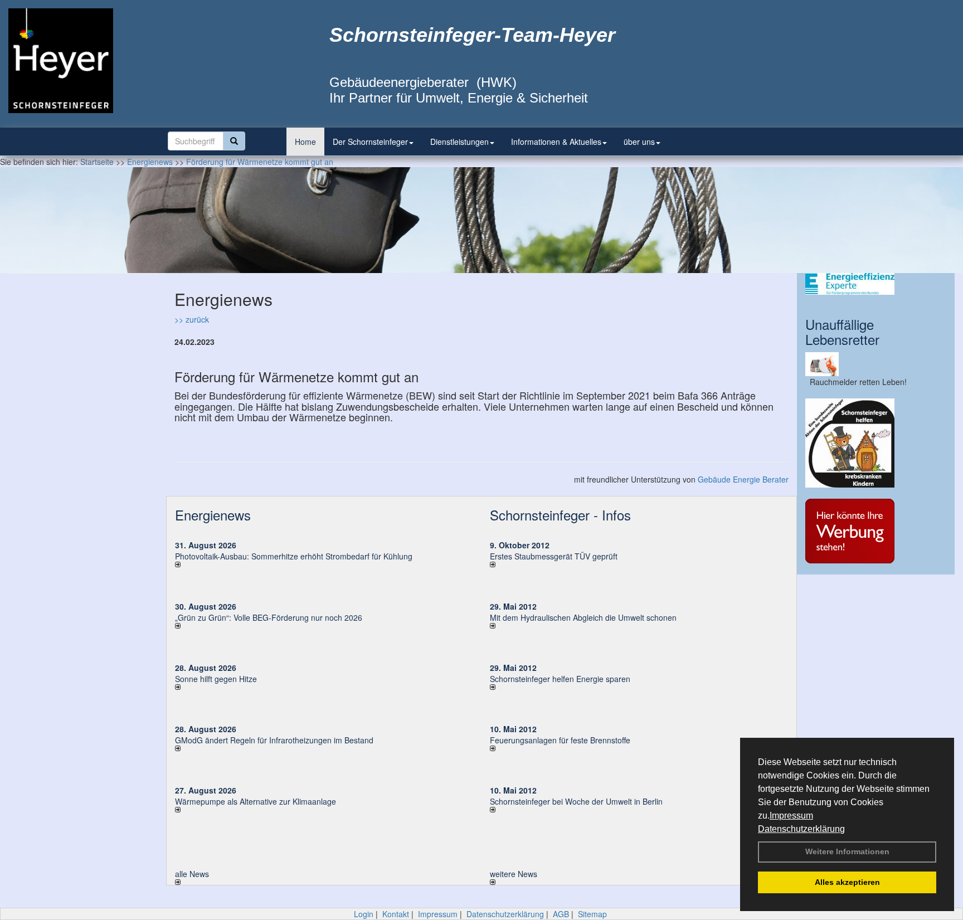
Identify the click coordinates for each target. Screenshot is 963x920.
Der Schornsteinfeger (370, 141)
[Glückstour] (875, 443)
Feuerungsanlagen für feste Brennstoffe (560, 740)
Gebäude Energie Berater (743, 479)
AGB (561, 913)
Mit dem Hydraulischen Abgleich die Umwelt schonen (583, 617)
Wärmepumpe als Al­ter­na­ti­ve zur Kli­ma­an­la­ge (255, 801)
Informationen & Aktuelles (556, 141)
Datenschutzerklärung (801, 829)
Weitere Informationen (847, 851)
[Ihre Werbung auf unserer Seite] (875, 531)
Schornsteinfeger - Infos (560, 514)
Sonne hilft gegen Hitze (216, 678)
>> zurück (191, 319)
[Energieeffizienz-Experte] (875, 284)
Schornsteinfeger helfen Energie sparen (560, 678)
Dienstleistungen (459, 141)
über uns (639, 141)
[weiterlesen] (324, 564)
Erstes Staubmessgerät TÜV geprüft (553, 556)
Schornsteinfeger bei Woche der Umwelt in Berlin (576, 801)
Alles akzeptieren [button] (847, 882)
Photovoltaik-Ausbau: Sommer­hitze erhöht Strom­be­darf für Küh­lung (293, 556)
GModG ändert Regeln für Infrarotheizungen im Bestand (274, 740)
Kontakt (395, 913)
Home (305, 141)
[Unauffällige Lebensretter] (875, 364)
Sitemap (592, 913)
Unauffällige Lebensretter (842, 331)
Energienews (213, 514)
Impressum (791, 815)
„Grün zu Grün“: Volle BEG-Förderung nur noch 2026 (268, 617)
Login (363, 913)
